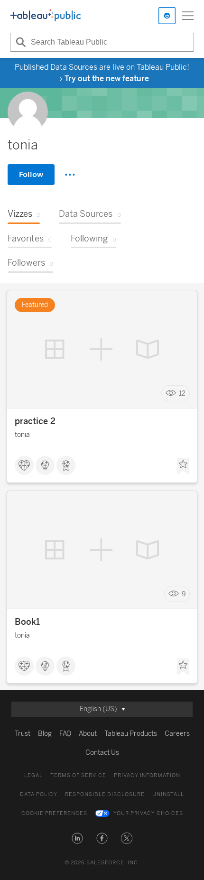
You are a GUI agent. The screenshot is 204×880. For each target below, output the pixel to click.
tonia (22, 435)
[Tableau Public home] (45, 15)
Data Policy (38, 794)
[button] (77, 838)
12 (182, 393)
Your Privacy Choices (148, 813)
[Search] (19, 42)
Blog (45, 734)
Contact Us (102, 753)
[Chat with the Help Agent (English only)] (167, 15)
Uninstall (168, 794)
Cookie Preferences (54, 813)
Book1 (27, 622)
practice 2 (35, 421)
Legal (33, 775)
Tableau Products (130, 734)
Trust (22, 734)
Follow (31, 174)
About (88, 734)
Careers (177, 734)
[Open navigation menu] (187, 15)
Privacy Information (147, 775)
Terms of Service (78, 775)
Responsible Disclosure (105, 794)
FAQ (65, 734)
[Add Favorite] (183, 466)
